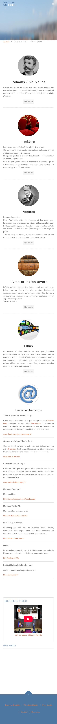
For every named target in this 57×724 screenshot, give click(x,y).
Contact (24, 712)
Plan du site (47, 705)
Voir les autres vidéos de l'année (28, 635)
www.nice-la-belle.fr (11, 457)
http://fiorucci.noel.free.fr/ (13, 538)
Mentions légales (31, 705)
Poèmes (28, 212)
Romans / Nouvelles (28, 82)
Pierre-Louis (36, 423)
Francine (12, 449)
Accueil (6, 42)
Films (28, 346)
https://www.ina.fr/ (10, 575)
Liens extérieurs (28, 410)
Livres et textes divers (28, 282)
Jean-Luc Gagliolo (12, 705)
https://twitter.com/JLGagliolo (15, 516)
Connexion (35, 712)
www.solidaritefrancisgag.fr (14, 482)
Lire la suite (28, 101)
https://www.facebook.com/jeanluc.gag (19, 499)
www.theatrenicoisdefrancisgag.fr (17, 434)
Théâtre (28, 142)
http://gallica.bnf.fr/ (11, 558)
